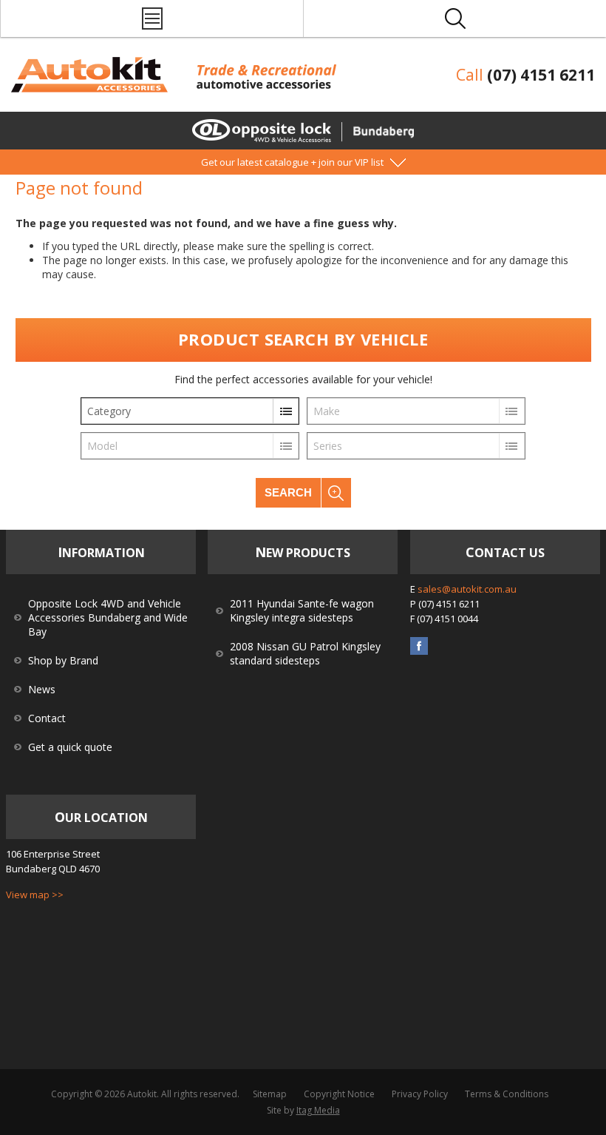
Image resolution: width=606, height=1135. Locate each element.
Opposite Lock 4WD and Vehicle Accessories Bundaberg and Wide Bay (108, 617)
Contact (47, 718)
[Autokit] (91, 88)
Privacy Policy (420, 1094)
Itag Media (318, 1110)
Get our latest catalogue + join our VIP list (292, 162)
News (41, 689)
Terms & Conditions (506, 1094)
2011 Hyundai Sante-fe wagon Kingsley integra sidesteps (302, 610)
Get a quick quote (70, 747)
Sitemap (270, 1094)
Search (288, 492)
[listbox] (190, 411)
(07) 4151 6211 (541, 74)
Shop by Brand (63, 660)
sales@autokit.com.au (467, 589)
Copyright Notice (339, 1094)
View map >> (35, 894)
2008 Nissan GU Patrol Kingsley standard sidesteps (305, 653)
